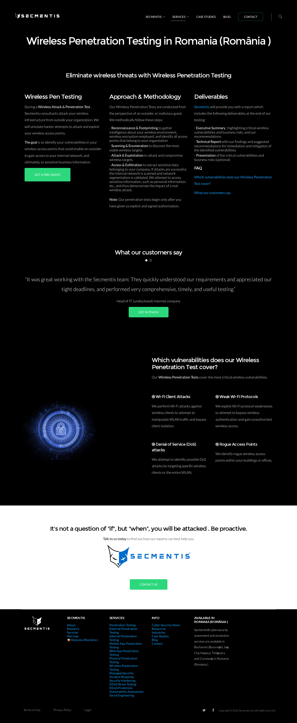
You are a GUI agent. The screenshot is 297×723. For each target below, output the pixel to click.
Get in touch (149, 312)
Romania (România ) (84, 640)
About (71, 625)
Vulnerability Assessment (126, 691)
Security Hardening (122, 680)
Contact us (148, 584)
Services (178, 16)
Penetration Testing (122, 625)
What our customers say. (212, 193)
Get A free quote (47, 174)
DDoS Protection (121, 688)
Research (73, 629)
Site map (72, 636)
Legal (87, 710)
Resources (159, 629)
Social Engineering (121, 695)
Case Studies (206, 16)
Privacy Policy (62, 710)
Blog (227, 16)
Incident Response (121, 677)
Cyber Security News (166, 625)
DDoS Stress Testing (122, 684)
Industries (158, 632)
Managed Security (121, 673)
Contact (250, 16)
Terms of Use (31, 710)
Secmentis (154, 16)
